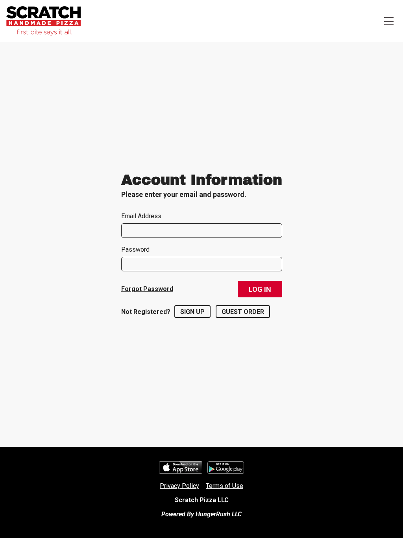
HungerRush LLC (219, 514)
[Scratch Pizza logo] (43, 21)
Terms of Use (224, 486)
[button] (260, 289)
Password (135, 249)
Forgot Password (147, 289)
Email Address (141, 216)
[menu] (389, 21)
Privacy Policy (179, 486)
